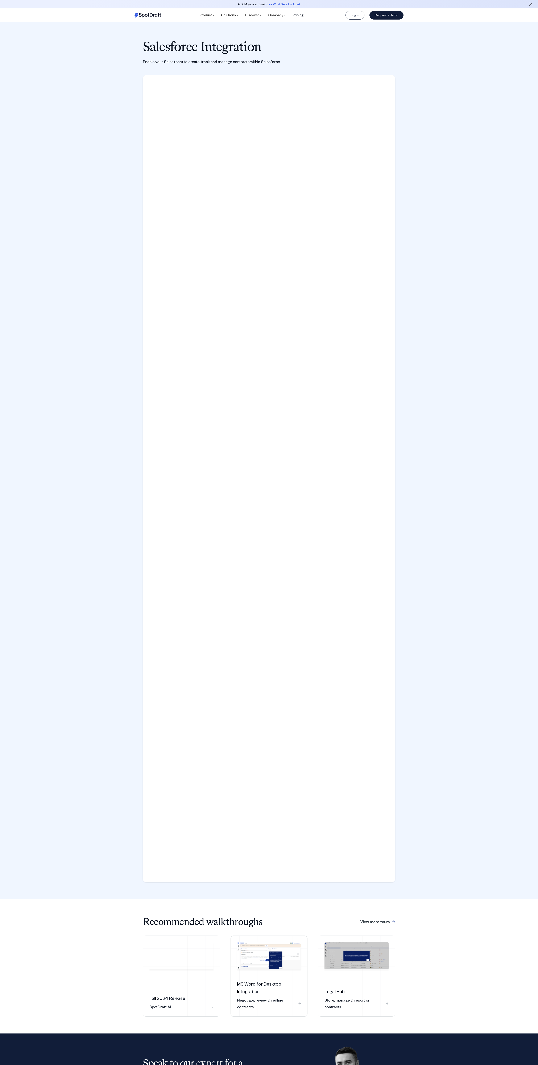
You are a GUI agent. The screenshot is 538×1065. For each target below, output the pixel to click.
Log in (355, 15)
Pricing (298, 15)
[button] (206, 15)
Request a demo (386, 15)
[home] (147, 15)
